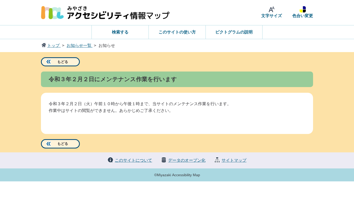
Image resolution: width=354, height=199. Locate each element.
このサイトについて (133, 160)
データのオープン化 (187, 160)
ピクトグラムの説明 (234, 32)
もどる (62, 62)
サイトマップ (234, 160)
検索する (120, 32)
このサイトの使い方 (177, 32)
